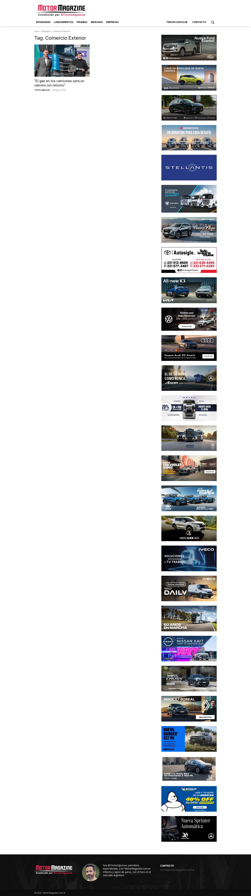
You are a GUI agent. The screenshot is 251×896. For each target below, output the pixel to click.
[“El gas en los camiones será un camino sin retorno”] (62, 61)
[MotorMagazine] (61, 10)
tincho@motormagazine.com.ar (177, 869)
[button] (212, 22)
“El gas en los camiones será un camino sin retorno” (59, 83)
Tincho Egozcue (42, 90)
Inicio (36, 31)
